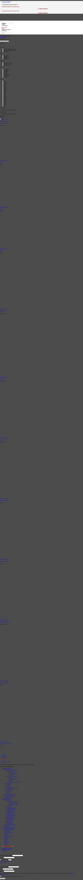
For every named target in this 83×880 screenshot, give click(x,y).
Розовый (5, 73)
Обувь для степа (8, 821)
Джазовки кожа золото (4, 561)
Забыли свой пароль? (4, 861)
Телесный (6, 69)
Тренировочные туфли (11, 808)
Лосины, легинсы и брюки (10, 794)
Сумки (6, 833)
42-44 (5, 83)
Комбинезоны (10, 793)
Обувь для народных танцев (10, 818)
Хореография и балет (9, 788)
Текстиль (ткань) (7, 64)
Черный (5, 70)
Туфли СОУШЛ (10, 805)
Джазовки (6, 51)
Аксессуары (5, 25)
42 (4, 91)
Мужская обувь (8, 813)
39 (4, 101)
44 (4, 93)
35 (4, 99)
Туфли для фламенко (11, 809)
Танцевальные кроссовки (10, 827)
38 (4, 89)
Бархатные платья (13, 773)
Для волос (7, 843)
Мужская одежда (8, 783)
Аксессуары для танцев (7, 828)
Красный (5, 71)
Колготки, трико (8, 831)
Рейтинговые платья (11, 770)
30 (4, 86)
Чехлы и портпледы (9, 832)
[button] (3, 28)
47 (4, 105)
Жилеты (8, 785)
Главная (2, 35)
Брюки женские (12, 778)
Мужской (5, 57)
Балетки (1, 162)
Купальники (9, 790)
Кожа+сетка (6, 65)
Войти (10, 859)
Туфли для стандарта (13, 803)
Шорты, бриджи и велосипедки (11, 795)
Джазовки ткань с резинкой (5, 743)
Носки (6, 840)
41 (4, 102)
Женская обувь (8, 800)
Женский (5, 55)
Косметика (7, 837)
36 (4, 84)
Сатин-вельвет (12, 771)
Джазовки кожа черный (5, 682)
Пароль (2, 857)
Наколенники (7, 830)
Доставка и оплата (6, 29)
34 (4, 88)
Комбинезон (11, 779)
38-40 (5, 82)
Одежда (4, 23)
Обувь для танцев (6, 799)
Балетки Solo (2, 311)
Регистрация (2, 878)
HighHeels (9, 806)
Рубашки (9, 784)
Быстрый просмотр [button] (4, 121)
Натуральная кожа (7, 62)
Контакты (4, 30)
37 (4, 100)
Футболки (9, 791)
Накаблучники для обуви (10, 829)
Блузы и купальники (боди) (14, 782)
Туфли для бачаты (10, 812)
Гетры (6, 839)
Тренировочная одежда (12, 776)
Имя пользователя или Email (6, 855)
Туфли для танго (10, 810)
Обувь (3, 24)
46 (4, 94)
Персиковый (6, 74)
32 (4, 87)
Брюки (8, 786)
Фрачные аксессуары (9, 836)
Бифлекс (11, 775)
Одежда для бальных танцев (10, 769)
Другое (6, 844)
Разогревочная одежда (9, 796)
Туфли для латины (13, 802)
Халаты (6, 838)
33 (4, 98)
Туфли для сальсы (10, 811)
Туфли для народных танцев (9, 50)
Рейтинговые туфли (13, 804)
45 (4, 104)
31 (4, 97)
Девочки (5, 56)
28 (4, 85)
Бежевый (6, 76)
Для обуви (7, 841)
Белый (5, 72)
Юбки (10, 781)
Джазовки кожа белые (4, 500)
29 (4, 96)
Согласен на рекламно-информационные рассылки (12, 876)
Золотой (5, 77)
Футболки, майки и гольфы (12, 787)
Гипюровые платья (13, 774)
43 (4, 103)
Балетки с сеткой (3, 123)
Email (1, 868)
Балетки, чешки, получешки (9, 49)
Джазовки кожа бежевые (5, 622)
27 (4, 95)
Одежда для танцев (6, 768)
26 (4, 81)
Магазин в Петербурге (7, 848)
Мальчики (6, 58)
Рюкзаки (6, 835)
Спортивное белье (8, 797)
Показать (3, 115)
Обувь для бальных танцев (12, 801)
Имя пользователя (4, 866)
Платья (10, 777)
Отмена (1, 117)
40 (4, 90)
